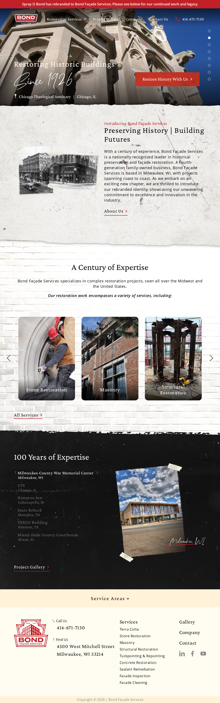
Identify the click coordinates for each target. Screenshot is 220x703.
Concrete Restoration (138, 662)
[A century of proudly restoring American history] (31, 633)
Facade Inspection (135, 676)
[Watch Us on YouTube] (203, 653)
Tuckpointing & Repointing (142, 656)
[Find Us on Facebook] (192, 653)
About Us (114, 211)
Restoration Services (64, 19)
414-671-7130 (193, 19)
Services (129, 621)
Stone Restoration (135, 636)
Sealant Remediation (137, 669)
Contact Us (158, 19)
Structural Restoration (139, 649)
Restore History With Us (165, 79)
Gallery (187, 621)
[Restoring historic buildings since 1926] (26, 19)
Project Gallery (106, 19)
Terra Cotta (129, 629)
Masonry (127, 642)
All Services (26, 415)
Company (134, 19)
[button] (209, 31)
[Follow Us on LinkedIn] (182, 653)
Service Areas (109, 598)
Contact (188, 642)
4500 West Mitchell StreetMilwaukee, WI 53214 (86, 650)
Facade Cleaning (133, 682)
